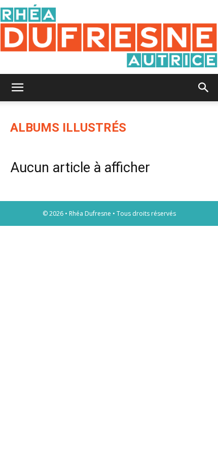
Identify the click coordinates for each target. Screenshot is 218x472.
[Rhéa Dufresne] (109, 37)
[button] (17, 87)
